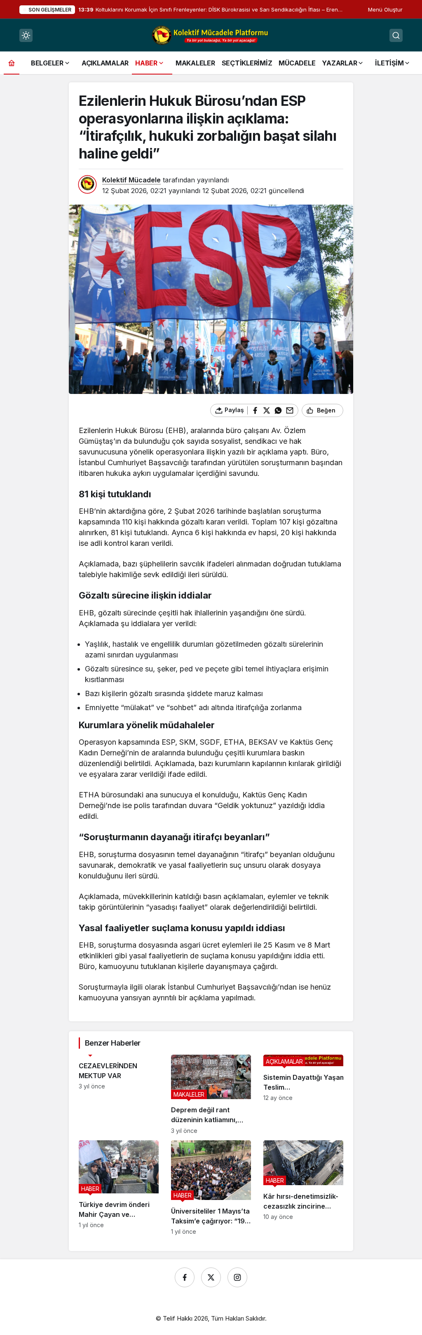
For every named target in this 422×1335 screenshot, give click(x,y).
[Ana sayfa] (11, 63)
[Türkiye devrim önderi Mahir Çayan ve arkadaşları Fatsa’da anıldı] (119, 1187)
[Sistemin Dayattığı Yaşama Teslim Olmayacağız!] (303, 1094)
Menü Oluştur (385, 9)
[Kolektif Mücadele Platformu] (211, 34)
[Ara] (396, 35)
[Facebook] (185, 1277)
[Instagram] (237, 1277)
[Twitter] (211, 1277)
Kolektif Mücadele (131, 180)
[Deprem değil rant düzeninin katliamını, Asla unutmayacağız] (211, 1094)
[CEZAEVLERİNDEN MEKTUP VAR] (119, 1094)
